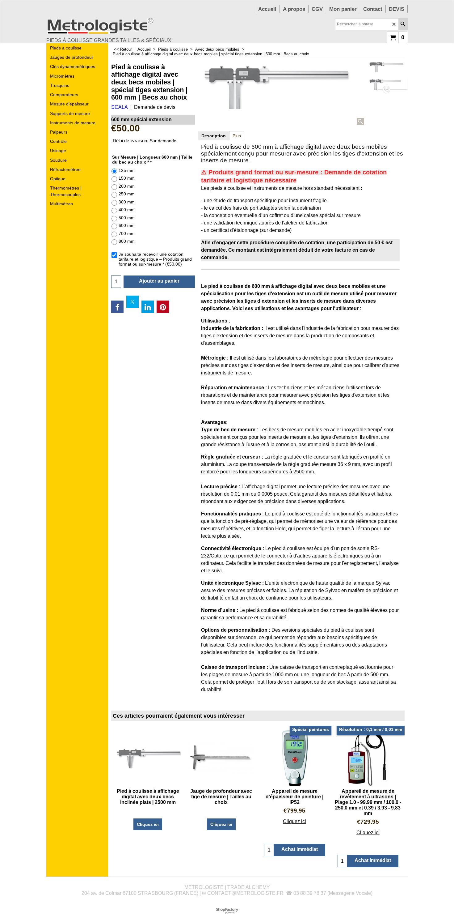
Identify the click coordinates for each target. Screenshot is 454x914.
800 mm (127, 241)
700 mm (127, 233)
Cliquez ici (148, 824)
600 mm (127, 225)
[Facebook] (117, 307)
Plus (237, 135)
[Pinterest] (163, 307)
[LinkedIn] (147, 307)
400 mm (127, 209)
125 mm (127, 170)
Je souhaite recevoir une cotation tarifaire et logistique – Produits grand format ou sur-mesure (155, 259)
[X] (132, 302)
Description (213, 135)
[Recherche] (402, 24)
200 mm (127, 186)
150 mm (127, 178)
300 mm (127, 201)
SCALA (119, 107)
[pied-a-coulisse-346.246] (387, 85)
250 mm (127, 193)
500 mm (127, 217)
